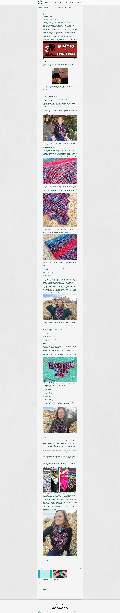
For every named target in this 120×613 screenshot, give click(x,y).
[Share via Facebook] (43, 560)
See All (81, 568)
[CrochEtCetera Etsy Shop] (53, 608)
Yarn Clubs (53, 7)
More (68, 7)
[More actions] (76, 13)
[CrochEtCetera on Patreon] (67, 608)
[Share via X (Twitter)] (45, 560)
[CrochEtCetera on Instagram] (58, 608)
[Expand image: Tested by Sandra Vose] (47, 480)
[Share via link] (47, 560)
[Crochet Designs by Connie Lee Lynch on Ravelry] (60, 608)
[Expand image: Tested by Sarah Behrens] (72, 480)
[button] (80, 7)
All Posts (40, 7)
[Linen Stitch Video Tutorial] (60, 574)
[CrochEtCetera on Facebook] (55, 608)
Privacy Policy (39, 612)
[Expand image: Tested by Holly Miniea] (55, 480)
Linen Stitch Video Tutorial (59, 579)
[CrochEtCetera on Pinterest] (62, 608)
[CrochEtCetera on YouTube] (64, 608)
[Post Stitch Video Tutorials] (45, 574)
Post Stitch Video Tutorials (44, 579)
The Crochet (46, 7)
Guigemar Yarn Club (61, 7)
